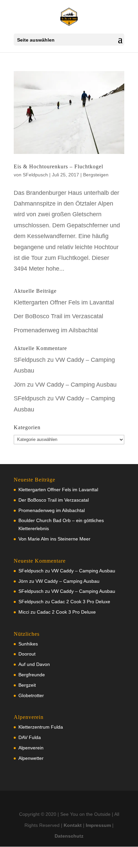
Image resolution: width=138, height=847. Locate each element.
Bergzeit (27, 685)
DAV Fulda (29, 737)
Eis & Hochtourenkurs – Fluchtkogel (58, 166)
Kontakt (73, 825)
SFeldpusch (35, 174)
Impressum (98, 825)
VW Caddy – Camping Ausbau (76, 384)
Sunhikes (28, 643)
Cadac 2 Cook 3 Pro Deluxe (80, 601)
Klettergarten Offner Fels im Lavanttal (64, 302)
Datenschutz (69, 836)
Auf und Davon (34, 664)
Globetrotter (31, 695)
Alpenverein (31, 747)
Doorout (27, 654)
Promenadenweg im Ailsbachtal (56, 330)
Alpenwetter (31, 758)
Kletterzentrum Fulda (40, 727)
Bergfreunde (31, 674)
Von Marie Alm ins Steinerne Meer (54, 539)
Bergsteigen (96, 174)
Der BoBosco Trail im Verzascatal (58, 316)
